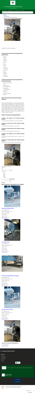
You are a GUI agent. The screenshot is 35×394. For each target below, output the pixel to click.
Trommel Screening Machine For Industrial (10, 275)
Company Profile (10, 10)
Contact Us (22, 10)
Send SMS (18, 381)
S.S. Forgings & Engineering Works (13, 7)
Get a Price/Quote (4, 218)
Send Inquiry (18, 379)
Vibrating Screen (6, 16)
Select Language (30, 392)
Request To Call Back (5, 346)
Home (5, 14)
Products (5, 15)
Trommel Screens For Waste (7, 309)
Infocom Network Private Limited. (16, 387)
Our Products (17, 10)
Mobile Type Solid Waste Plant (8, 208)
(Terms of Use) (20, 386)
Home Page (4, 10)
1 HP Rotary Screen (5, 242)
